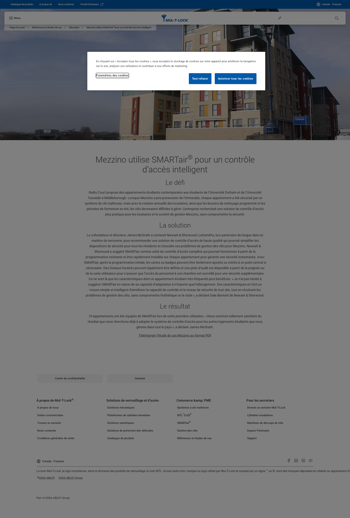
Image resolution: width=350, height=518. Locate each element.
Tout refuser (200, 78)
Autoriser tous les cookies (235, 78)
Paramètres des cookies (112, 75)
